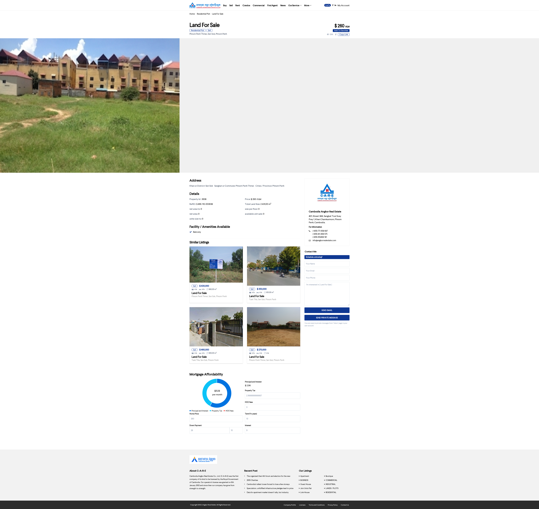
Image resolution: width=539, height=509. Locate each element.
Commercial (259, 5)
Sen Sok (211, 34)
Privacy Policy (333, 505)
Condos (246, 5)
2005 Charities (252, 480)
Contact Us (345, 505)
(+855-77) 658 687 (320, 231)
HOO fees (249, 402)
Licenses (302, 505)
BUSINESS (304, 480)
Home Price (194, 414)
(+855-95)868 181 (320, 237)
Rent (237, 5)
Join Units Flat (306, 488)
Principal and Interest (253, 382)
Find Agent (272, 5)
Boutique (329, 476)
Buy (225, 5)
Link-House (305, 492)
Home (192, 14)
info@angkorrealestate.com (324, 240)
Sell (231, 5)
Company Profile (290, 505)
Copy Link (343, 34)
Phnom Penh (221, 34)
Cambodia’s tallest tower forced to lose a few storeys (268, 484)
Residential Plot (203, 14)
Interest (248, 425)
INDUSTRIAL (331, 484)
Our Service (293, 5)
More (306, 5)
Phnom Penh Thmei (198, 34)
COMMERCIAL (331, 480)
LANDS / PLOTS (332, 488)
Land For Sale (199, 293)
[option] (269, 460)
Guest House (305, 484)
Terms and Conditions (317, 505)
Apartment (304, 476)
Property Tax (250, 390)
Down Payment (195, 425)
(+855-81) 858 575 (320, 234)
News (283, 5)
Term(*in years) (251, 414)
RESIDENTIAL (331, 492)
